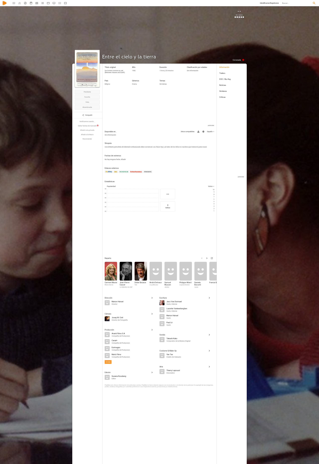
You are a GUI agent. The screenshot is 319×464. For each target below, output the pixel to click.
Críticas (222, 97)
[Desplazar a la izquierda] (201, 258)
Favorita (87, 97)
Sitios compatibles (187, 131)
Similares (223, 91)
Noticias (222, 85)
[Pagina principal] (4, 5)
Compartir (88, 115)
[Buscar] (314, 3)
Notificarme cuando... (87, 121)
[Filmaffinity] (109, 173)
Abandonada (87, 107)
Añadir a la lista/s (87, 134)
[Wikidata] (148, 173)
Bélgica (107, 84)
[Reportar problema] (198, 131)
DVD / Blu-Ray (225, 79)
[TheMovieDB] (124, 173)
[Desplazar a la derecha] (206, 258)
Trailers (222, 73)
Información (224, 67)
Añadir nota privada (87, 130)
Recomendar (87, 139)
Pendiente (87, 92)
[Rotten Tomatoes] (136, 173)
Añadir (123, 159)
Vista (87, 102)
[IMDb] (116, 173)
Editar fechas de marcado (88, 126)
